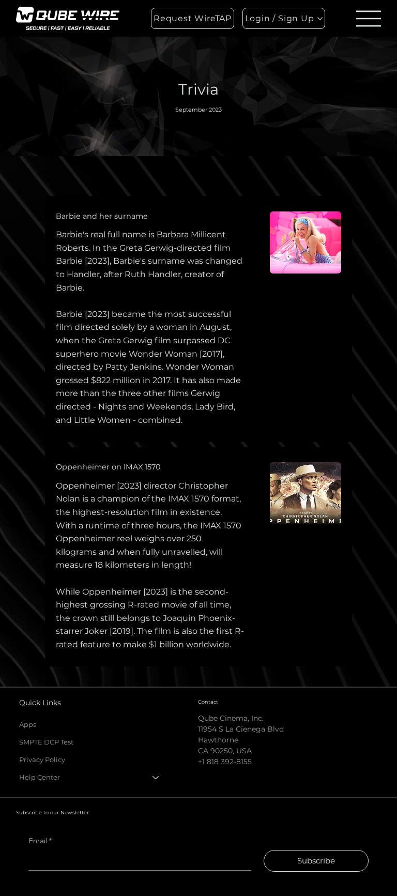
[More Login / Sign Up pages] (320, 18)
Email (40, 840)
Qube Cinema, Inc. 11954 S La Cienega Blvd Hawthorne (241, 729)
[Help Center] (156, 777)
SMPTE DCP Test (46, 742)
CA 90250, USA (225, 750)
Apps (27, 724)
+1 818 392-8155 (225, 761)
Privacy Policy (42, 759)
